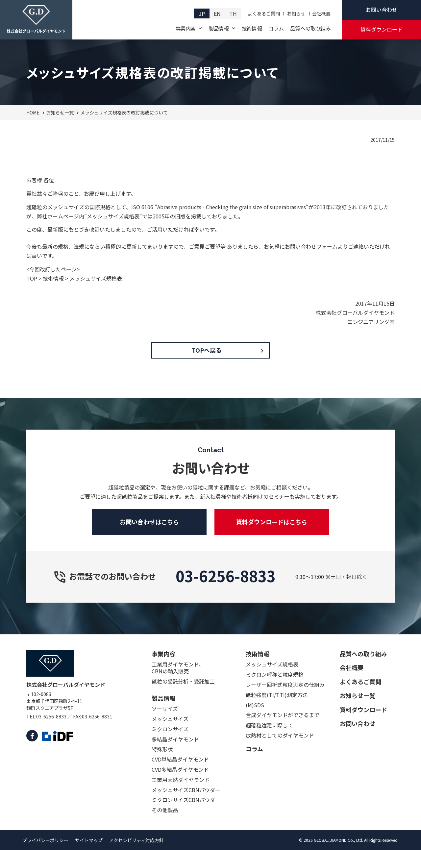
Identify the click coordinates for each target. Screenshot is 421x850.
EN (217, 13)
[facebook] (32, 735)
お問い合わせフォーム (311, 246)
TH (233, 13)
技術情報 (53, 278)
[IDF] (57, 736)
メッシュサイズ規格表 (95, 278)
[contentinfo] (210, 742)
